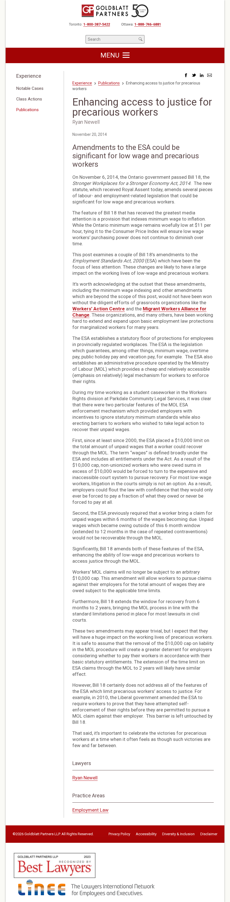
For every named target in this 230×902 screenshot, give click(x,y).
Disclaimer (208, 834)
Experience (28, 76)
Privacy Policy (119, 834)
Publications (27, 109)
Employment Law (90, 810)
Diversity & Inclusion (178, 834)
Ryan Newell (85, 777)
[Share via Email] (209, 76)
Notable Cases (29, 88)
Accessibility (146, 834)
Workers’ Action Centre (98, 309)
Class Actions (29, 99)
